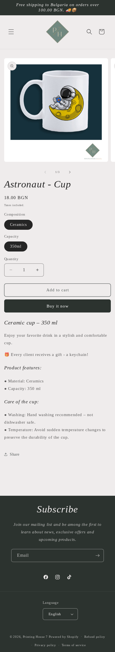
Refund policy (94, 636)
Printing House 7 (35, 636)
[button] (11, 32)
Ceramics (18, 225)
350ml (15, 246)
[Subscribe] (97, 555)
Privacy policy (45, 645)
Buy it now (58, 306)
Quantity (11, 259)
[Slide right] (70, 172)
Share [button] (15, 454)
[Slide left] (45, 172)
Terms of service (74, 645)
